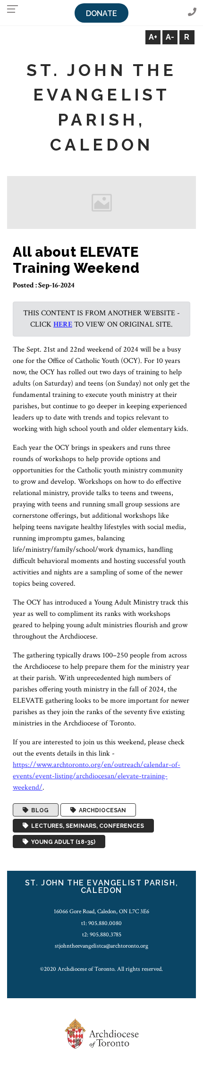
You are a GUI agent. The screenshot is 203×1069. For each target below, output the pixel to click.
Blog (38, 810)
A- (170, 37)
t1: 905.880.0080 (101, 923)
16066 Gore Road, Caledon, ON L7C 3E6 (101, 911)
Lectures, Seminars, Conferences (86, 826)
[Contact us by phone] (192, 12)
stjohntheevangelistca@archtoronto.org (101, 946)
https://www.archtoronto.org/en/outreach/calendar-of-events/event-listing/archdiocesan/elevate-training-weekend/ (96, 776)
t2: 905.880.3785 (101, 934)
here (62, 324)
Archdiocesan (101, 810)
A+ (153, 37)
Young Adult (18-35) (61, 841)
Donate (101, 13)
